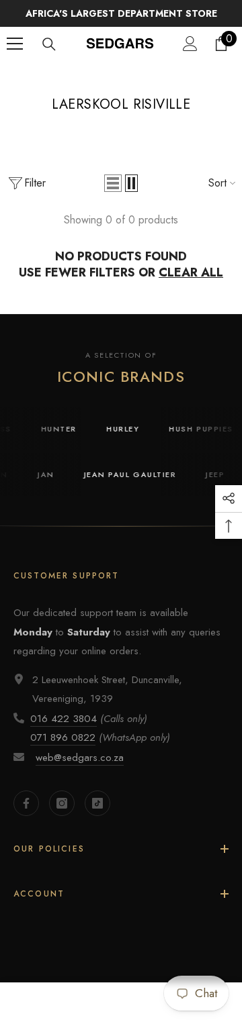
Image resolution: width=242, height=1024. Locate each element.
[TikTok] (97, 803)
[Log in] (190, 43)
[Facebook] (26, 803)
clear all (191, 272)
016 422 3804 (63, 718)
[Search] (49, 44)
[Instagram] (62, 803)
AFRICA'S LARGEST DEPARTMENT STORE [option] (121, 13)
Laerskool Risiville (143, 75)
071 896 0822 (62, 737)
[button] (113, 183)
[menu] (15, 44)
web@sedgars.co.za (80, 757)
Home (83, 75)
